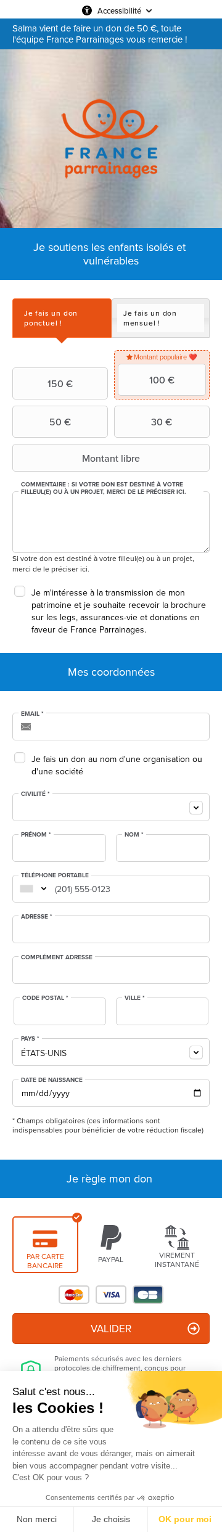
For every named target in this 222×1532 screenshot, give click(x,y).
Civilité (35, 794)
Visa (111, 1294)
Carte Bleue (148, 1294)
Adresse (36, 916)
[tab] (62, 317)
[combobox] (111, 807)
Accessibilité (119, 10)
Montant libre (111, 458)
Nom (134, 834)
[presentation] (62, 318)
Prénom (36, 834)
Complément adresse (56, 957)
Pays (30, 1038)
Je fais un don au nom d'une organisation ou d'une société (116, 765)
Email (32, 714)
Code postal (45, 998)
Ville (135, 998)
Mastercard (74, 1294)
